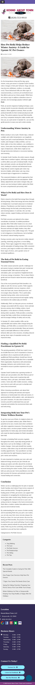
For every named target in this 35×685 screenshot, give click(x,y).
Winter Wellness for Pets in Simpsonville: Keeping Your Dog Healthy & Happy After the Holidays (17, 593)
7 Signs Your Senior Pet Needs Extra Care (16, 581)
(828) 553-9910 (18, 18)
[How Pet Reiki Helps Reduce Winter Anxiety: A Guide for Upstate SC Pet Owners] (17, 40)
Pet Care (9, 546)
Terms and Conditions (25, 683)
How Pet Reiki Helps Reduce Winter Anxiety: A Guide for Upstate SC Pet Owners (15, 47)
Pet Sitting (10, 553)
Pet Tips (9, 555)
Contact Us (11, 667)
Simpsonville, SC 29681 (8, 616)
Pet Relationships (12, 550)
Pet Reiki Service (16, 533)
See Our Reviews (11, 677)
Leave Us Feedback (11, 672)
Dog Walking (11, 543)
